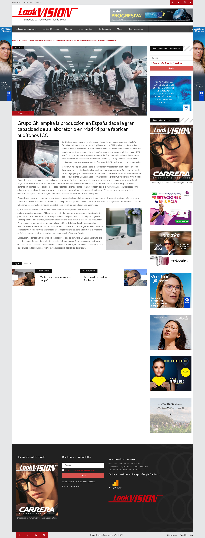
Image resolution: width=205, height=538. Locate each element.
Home (14, 40)
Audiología (23, 40)
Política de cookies (71, 486)
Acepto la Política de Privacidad (167, 63)
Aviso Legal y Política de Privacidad (78, 481)
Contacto (38, 2)
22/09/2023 (24, 113)
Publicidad (28, 2)
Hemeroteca (16, 2)
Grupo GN (27, 264)
